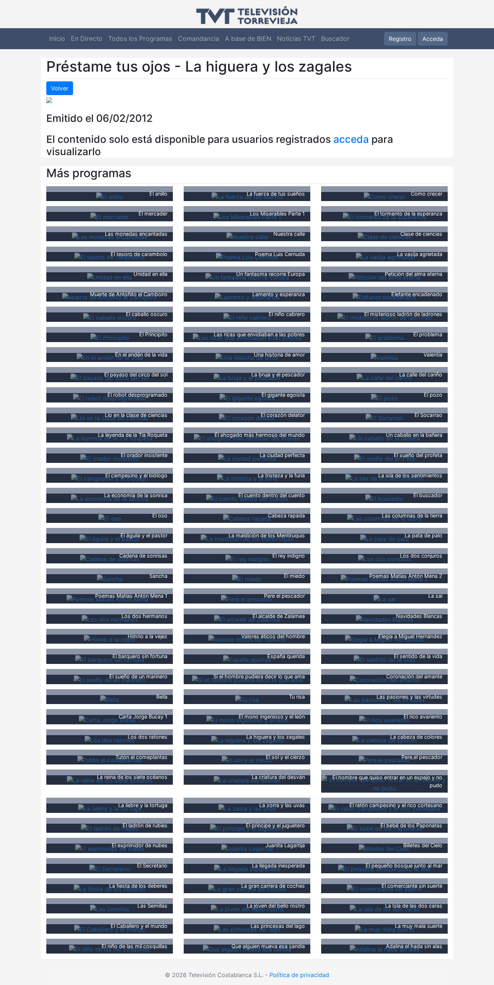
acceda (351, 139)
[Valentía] (384, 357)
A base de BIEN (248, 38)
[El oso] (109, 518)
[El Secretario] (109, 868)
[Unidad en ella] (109, 276)
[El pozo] (384, 397)
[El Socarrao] (384, 417)
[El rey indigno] (247, 558)
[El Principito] (109, 337)
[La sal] (384, 598)
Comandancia (198, 38)
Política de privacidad (299, 974)
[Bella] (109, 699)
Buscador (335, 38)
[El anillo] (109, 196)
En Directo (86, 38)
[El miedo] (247, 578)
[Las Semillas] (109, 908)
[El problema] (384, 337)
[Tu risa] (247, 699)
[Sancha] (110, 578)
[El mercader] (109, 216)
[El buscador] (384, 498)
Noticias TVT (296, 38)
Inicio (57, 38)
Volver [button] (59, 88)
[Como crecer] (384, 196)
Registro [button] (400, 38)
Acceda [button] (432, 38)
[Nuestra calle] (247, 236)
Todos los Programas (140, 38)
